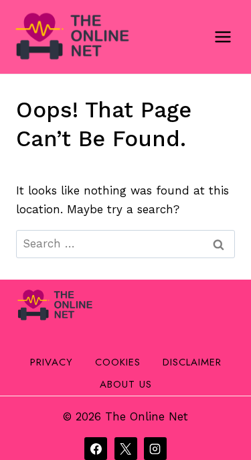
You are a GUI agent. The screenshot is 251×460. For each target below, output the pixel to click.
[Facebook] (95, 448)
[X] (125, 448)
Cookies (118, 362)
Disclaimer (192, 362)
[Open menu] (222, 36)
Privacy (51, 362)
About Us (126, 384)
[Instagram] (155, 448)
